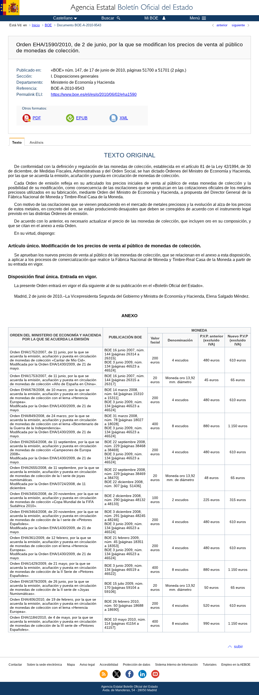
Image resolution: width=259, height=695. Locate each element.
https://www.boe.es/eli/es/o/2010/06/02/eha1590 (94, 94)
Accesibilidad (109, 664)
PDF (37, 118)
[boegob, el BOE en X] (117, 677)
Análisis (37, 142)
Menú (195, 18)
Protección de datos (136, 664)
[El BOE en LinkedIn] (142, 677)
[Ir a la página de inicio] (131, 7)
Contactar (15, 664)
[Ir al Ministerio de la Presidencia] (9, 7)
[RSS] (104, 677)
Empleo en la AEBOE (235, 664)
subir (238, 646)
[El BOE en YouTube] (155, 677)
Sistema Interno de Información (176, 664)
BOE (48, 25)
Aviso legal (87, 664)
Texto (17, 142)
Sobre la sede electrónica (44, 664)
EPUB (82, 118)
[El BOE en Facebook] (129, 677)
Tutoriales (210, 664)
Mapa (71, 664)
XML (124, 118)
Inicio (36, 25)
